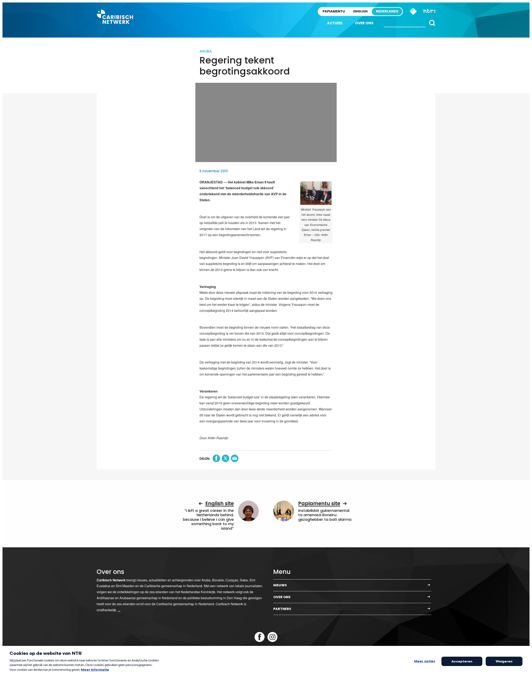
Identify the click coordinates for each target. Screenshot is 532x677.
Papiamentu (334, 11)
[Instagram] (272, 637)
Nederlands (387, 11)
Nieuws (280, 585)
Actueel (335, 23)
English (360, 11)
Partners (282, 608)
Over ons (364, 23)
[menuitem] (335, 23)
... (119, 609)
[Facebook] (260, 637)
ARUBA (206, 51)
